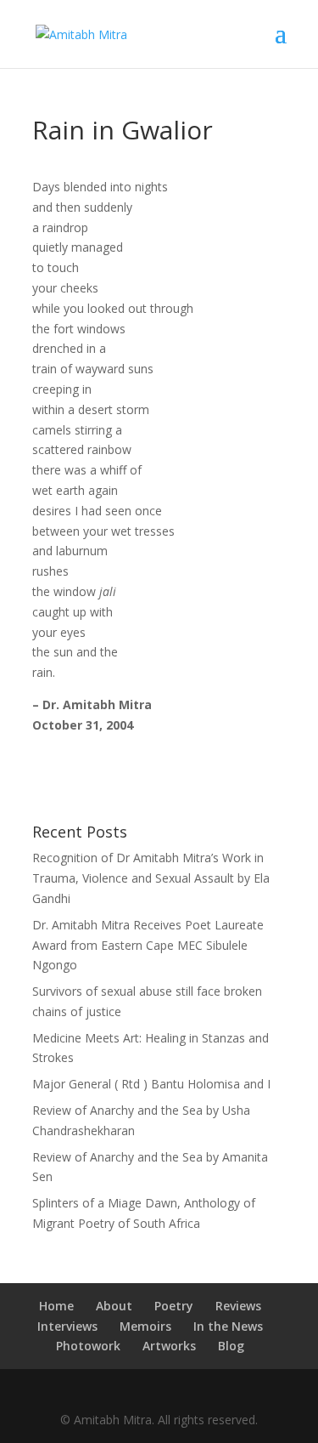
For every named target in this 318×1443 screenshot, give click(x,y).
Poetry (173, 1306)
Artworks (169, 1346)
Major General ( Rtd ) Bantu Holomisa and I (151, 1084)
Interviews (67, 1326)
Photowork (88, 1346)
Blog (231, 1346)
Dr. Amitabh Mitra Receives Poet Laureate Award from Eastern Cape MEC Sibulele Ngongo (148, 945)
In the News (228, 1326)
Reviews (238, 1306)
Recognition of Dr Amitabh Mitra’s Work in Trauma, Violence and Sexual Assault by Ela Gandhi (151, 877)
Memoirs (145, 1326)
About (114, 1306)
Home (56, 1306)
